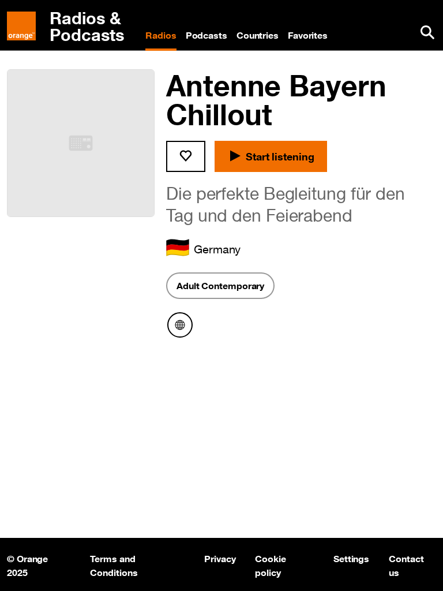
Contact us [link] (407, 564)
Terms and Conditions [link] (113, 564)
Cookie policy (270, 564)
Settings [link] (351, 558)
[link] (71, 27)
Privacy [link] (219, 558)
